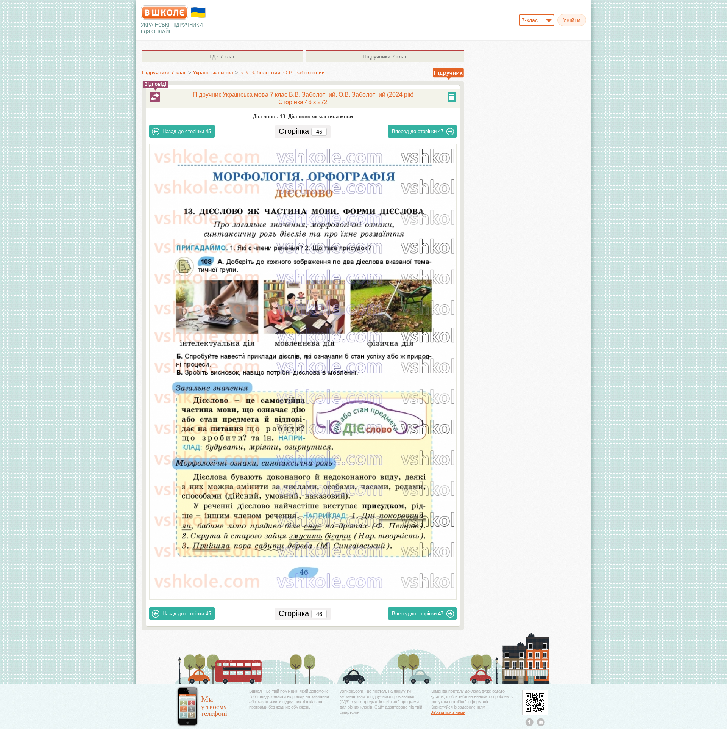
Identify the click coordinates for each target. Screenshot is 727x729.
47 (417, 131)
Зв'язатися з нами (448, 712)
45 (186, 131)
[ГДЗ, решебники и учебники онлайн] (164, 12)
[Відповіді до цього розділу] (155, 97)
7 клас (222, 56)
